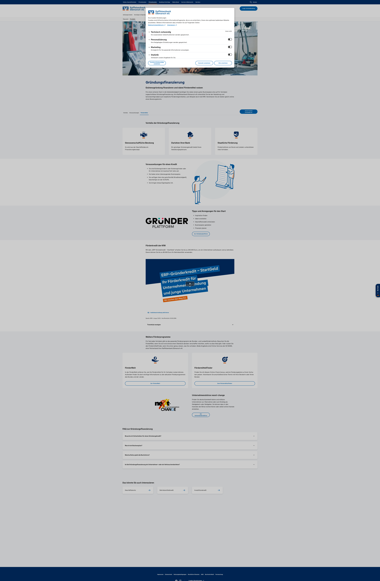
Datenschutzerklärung (156, 25)
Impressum (171, 25)
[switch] (230, 39)
